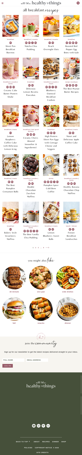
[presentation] (10, 26)
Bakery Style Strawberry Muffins (10, 236)
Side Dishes (67, 292)
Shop (63, 441)
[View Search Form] (78, 3)
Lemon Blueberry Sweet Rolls (51, 236)
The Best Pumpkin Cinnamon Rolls (10, 188)
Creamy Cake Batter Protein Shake (11, 93)
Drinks (51, 178)
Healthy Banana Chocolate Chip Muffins (71, 190)
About (37, 441)
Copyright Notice (43, 447)
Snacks (35, 39)
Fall (14, 323)
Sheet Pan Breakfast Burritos (11, 49)
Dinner (68, 323)
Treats (10, 83)
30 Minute (14, 292)
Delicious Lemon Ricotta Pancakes (31, 92)
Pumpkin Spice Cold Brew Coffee (51, 188)
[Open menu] (2, 3)
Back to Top (22, 441)
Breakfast (10, 39)
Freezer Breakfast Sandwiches (71, 236)
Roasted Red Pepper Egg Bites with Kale (71, 49)
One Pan (41, 292)
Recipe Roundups (71, 82)
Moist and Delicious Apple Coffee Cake (71, 139)
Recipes (46, 441)
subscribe (7, 366)
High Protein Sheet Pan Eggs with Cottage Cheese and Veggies (51, 142)
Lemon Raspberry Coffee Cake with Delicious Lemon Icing (10, 142)
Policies (28, 447)
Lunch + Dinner (71, 226)
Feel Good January (33, 130)
